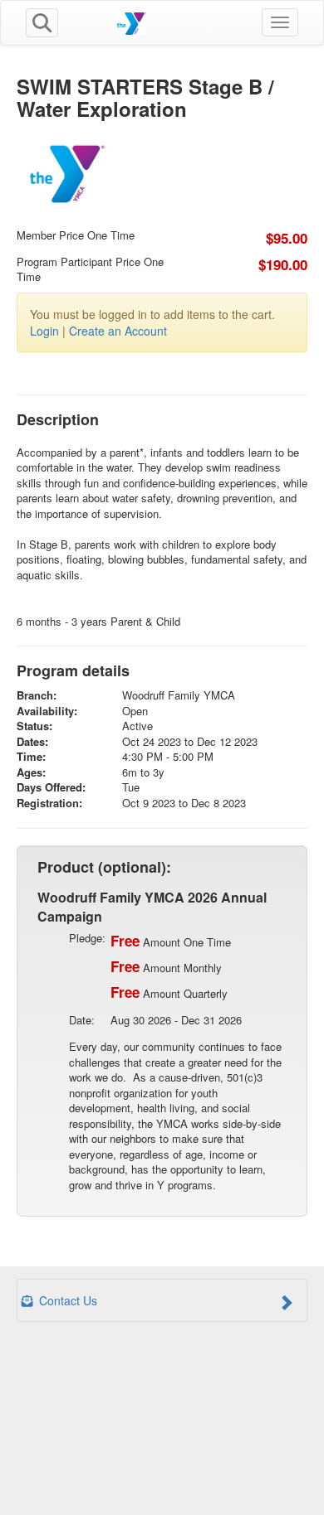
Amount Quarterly (169, 992)
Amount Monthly (166, 966)
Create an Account (118, 330)
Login (44, 330)
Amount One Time (170, 941)
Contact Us (66, 1300)
